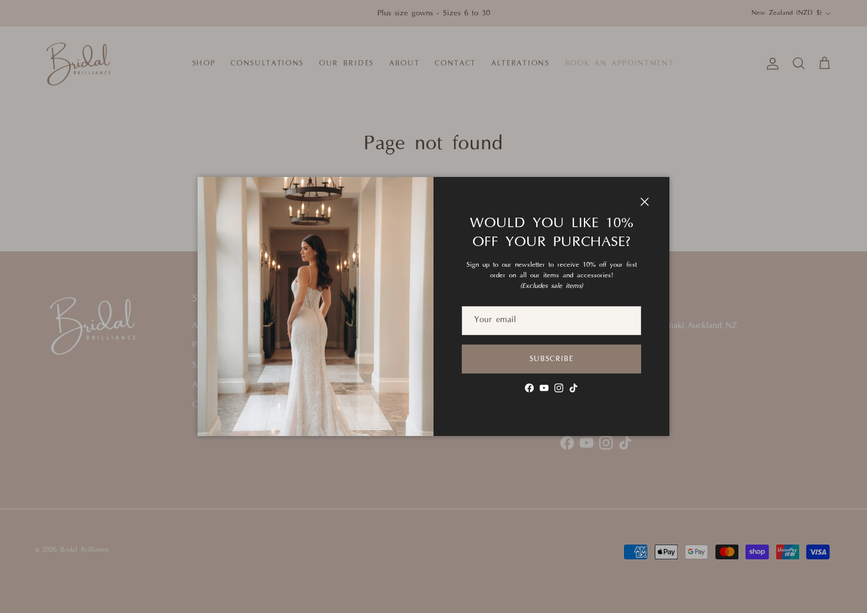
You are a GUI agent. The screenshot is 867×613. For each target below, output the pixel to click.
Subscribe (551, 359)
